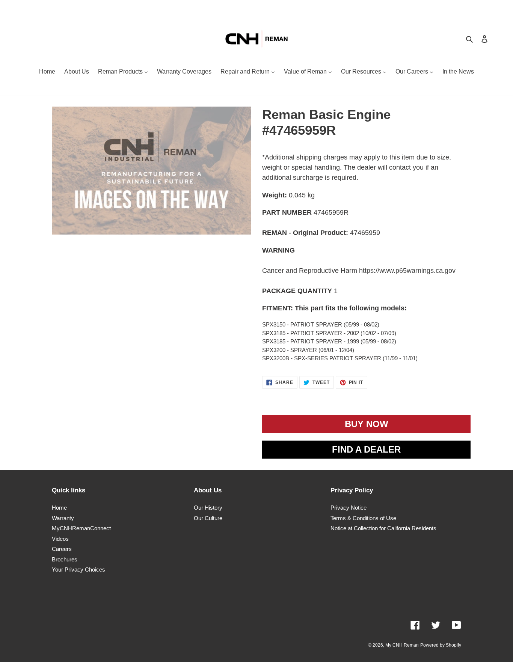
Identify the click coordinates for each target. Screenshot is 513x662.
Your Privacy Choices (78, 569)
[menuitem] (47, 72)
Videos (60, 539)
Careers (62, 549)
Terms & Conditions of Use (363, 518)
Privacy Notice (348, 507)
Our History (208, 507)
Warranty (63, 518)
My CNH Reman (402, 645)
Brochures (64, 559)
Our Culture (208, 518)
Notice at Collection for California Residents (383, 528)
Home (59, 507)
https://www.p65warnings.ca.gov (407, 270)
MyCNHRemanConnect (81, 528)
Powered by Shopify (440, 645)
